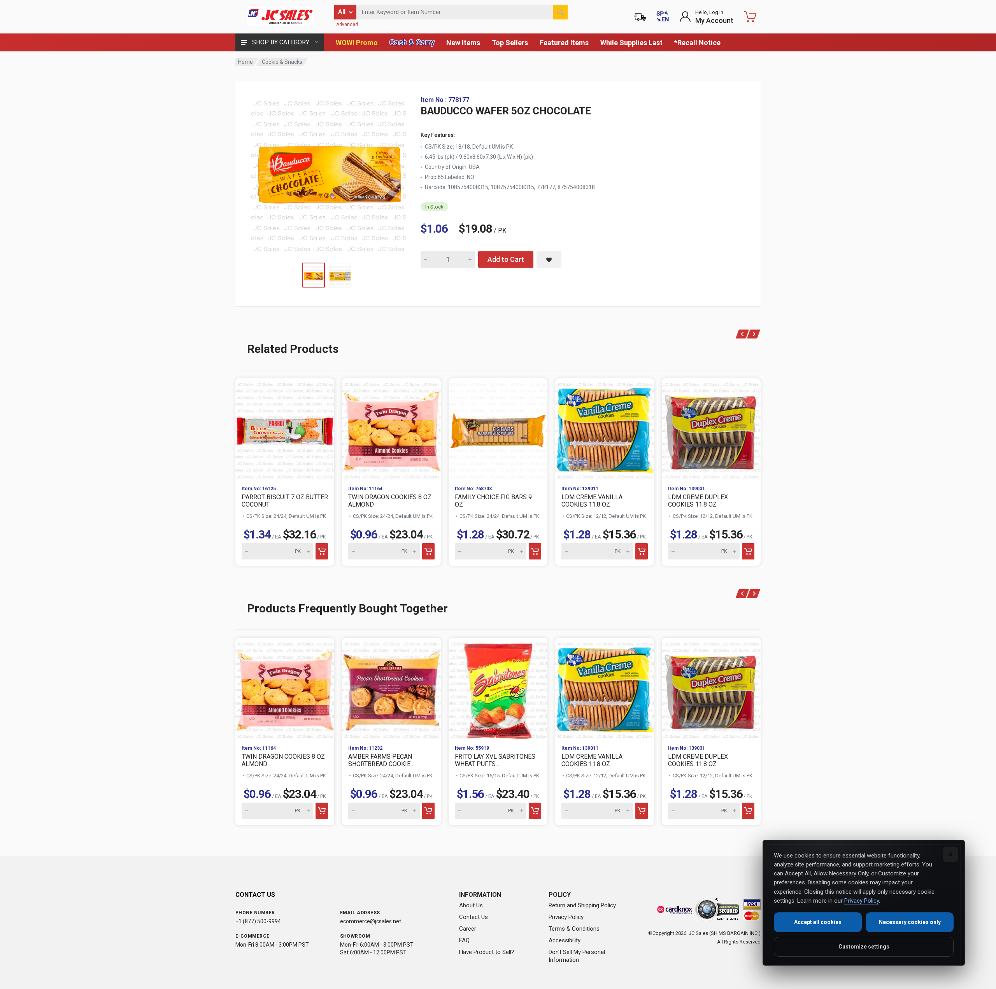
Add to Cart (505, 259)
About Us (471, 905)
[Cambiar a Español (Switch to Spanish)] (662, 16)
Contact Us (473, 917)
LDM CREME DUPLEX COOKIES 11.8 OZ (698, 500)
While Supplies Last (631, 43)
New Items (463, 43)
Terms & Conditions (574, 928)
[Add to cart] (322, 551)
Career (467, 928)
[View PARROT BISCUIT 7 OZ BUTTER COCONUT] (284, 428)
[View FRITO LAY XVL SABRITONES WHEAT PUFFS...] (498, 688)
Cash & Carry (412, 42)
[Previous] (742, 334)
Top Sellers (510, 43)
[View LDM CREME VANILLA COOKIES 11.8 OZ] (604, 428)
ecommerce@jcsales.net (370, 921)
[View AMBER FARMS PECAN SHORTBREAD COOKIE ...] (391, 688)
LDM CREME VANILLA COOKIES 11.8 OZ (591, 500)
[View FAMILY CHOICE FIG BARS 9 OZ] (498, 428)
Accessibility (564, 940)
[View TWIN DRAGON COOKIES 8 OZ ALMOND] (391, 428)
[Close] (950, 854)
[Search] (560, 12)
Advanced (347, 24)
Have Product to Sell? (486, 952)
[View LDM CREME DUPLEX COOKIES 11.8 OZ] (711, 428)
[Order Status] (640, 16)
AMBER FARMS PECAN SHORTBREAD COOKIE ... (382, 760)
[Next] (754, 334)
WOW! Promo (357, 43)
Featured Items (564, 43)
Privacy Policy (566, 917)
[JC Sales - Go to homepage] (280, 16)
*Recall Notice (697, 43)
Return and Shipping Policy (582, 905)
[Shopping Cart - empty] (750, 16)
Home (245, 62)
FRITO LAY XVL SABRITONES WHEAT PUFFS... (495, 760)
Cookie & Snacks (282, 62)
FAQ (464, 940)
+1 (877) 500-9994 (258, 921)
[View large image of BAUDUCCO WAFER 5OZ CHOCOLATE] (329, 174)
